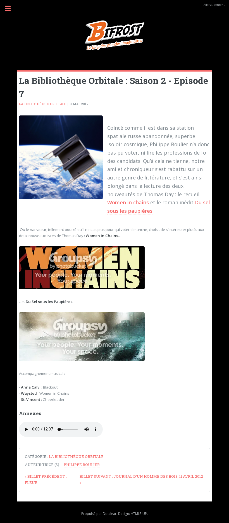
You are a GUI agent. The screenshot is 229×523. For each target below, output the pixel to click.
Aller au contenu (214, 5)
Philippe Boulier (82, 464)
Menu (11, 8)
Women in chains (128, 202)
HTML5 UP (139, 513)
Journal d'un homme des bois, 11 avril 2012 (141, 479)
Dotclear (109, 513)
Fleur (46, 479)
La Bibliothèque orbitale (42, 104)
